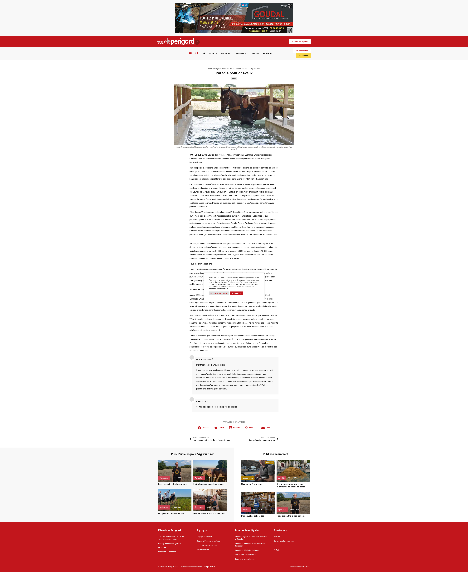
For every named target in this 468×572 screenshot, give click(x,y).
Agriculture (226, 53)
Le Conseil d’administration (207, 545)
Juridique (255, 53)
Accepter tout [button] (236, 293)
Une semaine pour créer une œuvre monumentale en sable (291, 485)
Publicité (277, 537)
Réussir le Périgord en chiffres (208, 541)
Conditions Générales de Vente (247, 550)
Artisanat (267, 53)
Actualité (213, 53)
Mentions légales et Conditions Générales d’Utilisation (251, 538)
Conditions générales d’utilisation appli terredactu (250, 544)
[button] (300, 41)
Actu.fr (278, 549)
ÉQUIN (234, 78)
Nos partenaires (203, 550)
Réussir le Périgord (166, 567)
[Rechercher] (197, 53)
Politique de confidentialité (245, 555)
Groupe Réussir (209, 567)
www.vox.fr (306, 567)
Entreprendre (241, 53)
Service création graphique (284, 541)
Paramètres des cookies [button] (219, 293)
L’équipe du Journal (204, 537)
